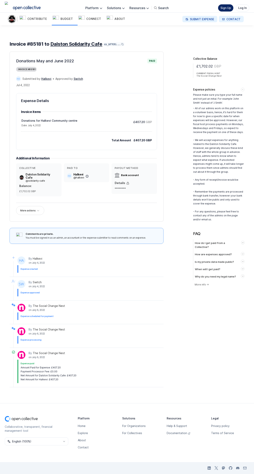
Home (82, 426)
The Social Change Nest (49, 305)
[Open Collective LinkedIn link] (209, 468)
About (82, 440)
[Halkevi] (18, 78)
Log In (242, 8)
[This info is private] (127, 183)
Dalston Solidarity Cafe (76, 44)
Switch (37, 282)
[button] (35, 19)
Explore (83, 433)
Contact (83, 447)
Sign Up (225, 8)
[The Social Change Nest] (21, 308)
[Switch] (21, 284)
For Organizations (134, 426)
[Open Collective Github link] (230, 468)
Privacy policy (220, 426)
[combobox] (36, 441)
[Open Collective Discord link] (238, 468)
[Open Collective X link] (216, 468)
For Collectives (132, 433)
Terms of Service (222, 433)
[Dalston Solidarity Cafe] (12, 19)
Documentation (177, 433)
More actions (28, 210)
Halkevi (37, 258)
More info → (202, 284)
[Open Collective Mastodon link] (223, 468)
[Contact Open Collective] (245, 468)
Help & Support (177, 426)
